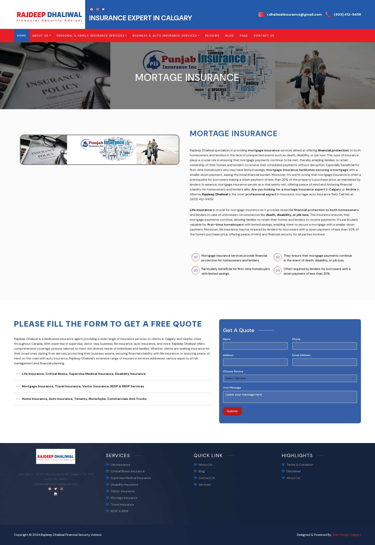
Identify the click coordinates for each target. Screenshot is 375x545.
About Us (40, 35)
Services (205, 484)
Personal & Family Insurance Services (91, 35)
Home (23, 35)
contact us (264, 35)
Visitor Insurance (123, 491)
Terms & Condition (300, 465)
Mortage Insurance (124, 498)
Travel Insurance (122, 504)
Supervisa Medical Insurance (131, 478)
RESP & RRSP (120, 511)
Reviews (212, 35)
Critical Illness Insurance (128, 471)
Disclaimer (294, 471)
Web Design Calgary (346, 535)
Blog (202, 471)
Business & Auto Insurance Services (165, 35)
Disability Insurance (124, 484)
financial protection (333, 150)
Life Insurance (120, 465)
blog (229, 35)
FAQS (244, 35)
